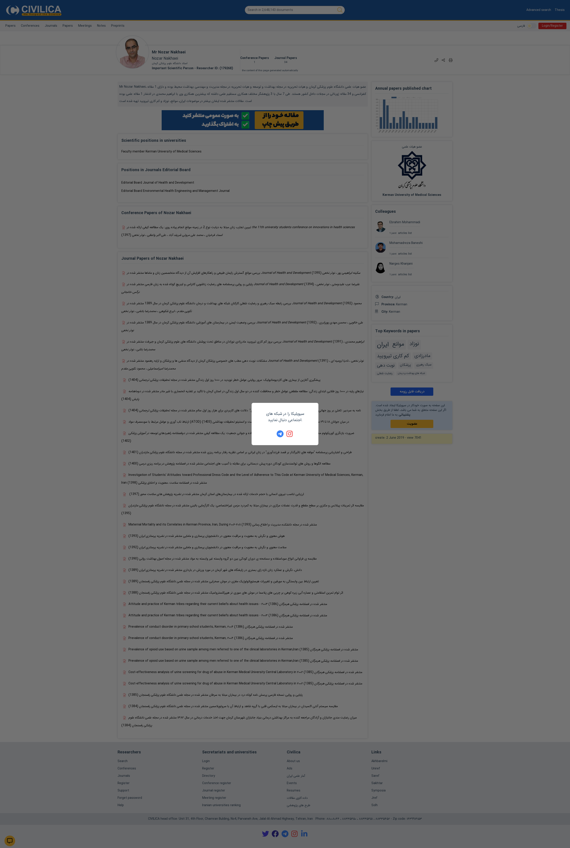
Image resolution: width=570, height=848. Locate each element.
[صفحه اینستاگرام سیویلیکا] (289, 433)
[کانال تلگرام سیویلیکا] (280, 433)
